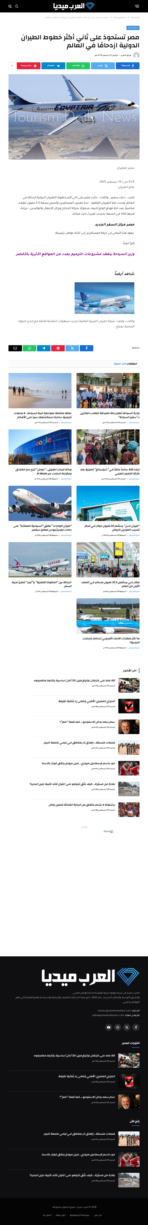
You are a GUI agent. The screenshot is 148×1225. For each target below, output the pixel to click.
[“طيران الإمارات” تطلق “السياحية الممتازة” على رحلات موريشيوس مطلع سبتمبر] (39, 503)
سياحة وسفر (133, 28)
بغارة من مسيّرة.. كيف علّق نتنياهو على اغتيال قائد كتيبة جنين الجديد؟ (72, 784)
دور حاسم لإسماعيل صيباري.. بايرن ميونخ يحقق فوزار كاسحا (78, 763)
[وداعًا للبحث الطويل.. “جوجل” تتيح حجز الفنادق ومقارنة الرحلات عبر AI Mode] (39, 447)
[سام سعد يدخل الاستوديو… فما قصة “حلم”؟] (129, 727)
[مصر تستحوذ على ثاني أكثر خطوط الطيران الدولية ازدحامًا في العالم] (74, 116)
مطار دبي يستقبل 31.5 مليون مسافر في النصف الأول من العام (110, 584)
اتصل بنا (47, 1215)
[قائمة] (137, 6)
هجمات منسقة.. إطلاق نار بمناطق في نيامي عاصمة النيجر (79, 743)
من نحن (98, 1215)
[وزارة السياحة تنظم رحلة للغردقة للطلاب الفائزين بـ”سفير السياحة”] (108, 390)
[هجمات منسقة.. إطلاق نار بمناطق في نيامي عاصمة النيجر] (129, 747)
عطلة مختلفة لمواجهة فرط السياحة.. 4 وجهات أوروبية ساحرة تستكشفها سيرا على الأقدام (42, 415)
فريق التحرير (126, 56)
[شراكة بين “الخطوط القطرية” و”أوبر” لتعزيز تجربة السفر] (39, 559)
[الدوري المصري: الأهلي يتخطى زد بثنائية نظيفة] (129, 706)
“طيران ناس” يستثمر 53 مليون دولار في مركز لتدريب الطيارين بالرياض (112, 528)
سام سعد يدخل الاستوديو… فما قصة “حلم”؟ (87, 722)
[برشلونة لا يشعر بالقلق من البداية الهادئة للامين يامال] (129, 809)
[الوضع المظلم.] (16, 6)
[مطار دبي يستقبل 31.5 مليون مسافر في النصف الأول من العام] (108, 559)
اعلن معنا (60, 1215)
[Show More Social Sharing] (12, 65)
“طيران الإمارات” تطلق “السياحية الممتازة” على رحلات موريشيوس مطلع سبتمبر (42, 528)
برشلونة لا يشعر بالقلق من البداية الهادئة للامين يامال (82, 805)
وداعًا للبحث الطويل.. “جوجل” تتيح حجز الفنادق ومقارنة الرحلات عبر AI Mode (43, 472)
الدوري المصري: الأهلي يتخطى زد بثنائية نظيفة (86, 701)
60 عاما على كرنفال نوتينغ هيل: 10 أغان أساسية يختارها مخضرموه (74, 680)
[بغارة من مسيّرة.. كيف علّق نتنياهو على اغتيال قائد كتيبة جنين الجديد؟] (129, 789)
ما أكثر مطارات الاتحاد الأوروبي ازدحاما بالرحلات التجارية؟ (111, 641)
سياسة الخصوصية (79, 1215)
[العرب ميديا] (74, 6)
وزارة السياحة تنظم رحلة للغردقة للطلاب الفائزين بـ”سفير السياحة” (110, 415)
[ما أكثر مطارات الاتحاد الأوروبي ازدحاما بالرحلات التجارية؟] (108, 616)
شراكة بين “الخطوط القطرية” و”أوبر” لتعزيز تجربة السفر (41, 584)
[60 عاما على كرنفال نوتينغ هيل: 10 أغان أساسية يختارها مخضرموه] (129, 685)
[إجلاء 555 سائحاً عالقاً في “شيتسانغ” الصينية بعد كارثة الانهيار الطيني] (108, 447)
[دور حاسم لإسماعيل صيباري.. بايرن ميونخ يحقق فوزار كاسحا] (129, 768)
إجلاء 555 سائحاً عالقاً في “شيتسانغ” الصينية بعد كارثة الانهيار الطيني (110, 472)
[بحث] (10, 6)
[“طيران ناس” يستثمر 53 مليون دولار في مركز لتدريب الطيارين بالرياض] (108, 503)
